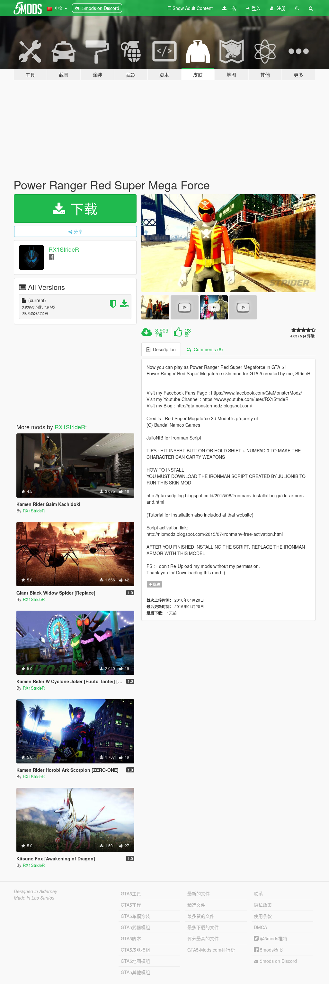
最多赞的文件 (200, 916)
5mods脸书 (271, 949)
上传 (232, 8)
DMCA (260, 927)
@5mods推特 (273, 938)
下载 (82, 208)
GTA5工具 (131, 893)
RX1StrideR (64, 249)
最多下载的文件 (203, 927)
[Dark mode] (297, 8)
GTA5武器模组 (135, 927)
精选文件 (196, 904)
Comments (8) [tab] (207, 349)
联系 (258, 893)
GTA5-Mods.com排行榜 (211, 949)
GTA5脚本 (131, 938)
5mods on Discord (278, 961)
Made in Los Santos (34, 897)
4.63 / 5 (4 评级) (303, 336)
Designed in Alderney (35, 891)
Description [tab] (163, 349)
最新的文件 (198, 893)
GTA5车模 (131, 904)
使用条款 (263, 916)
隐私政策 (263, 904)
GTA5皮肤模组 (135, 949)
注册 (280, 8)
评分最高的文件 (203, 938)
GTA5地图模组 (135, 961)
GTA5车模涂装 (135, 916)
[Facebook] (52, 256)
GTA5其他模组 (135, 972)
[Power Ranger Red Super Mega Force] (228, 243)
